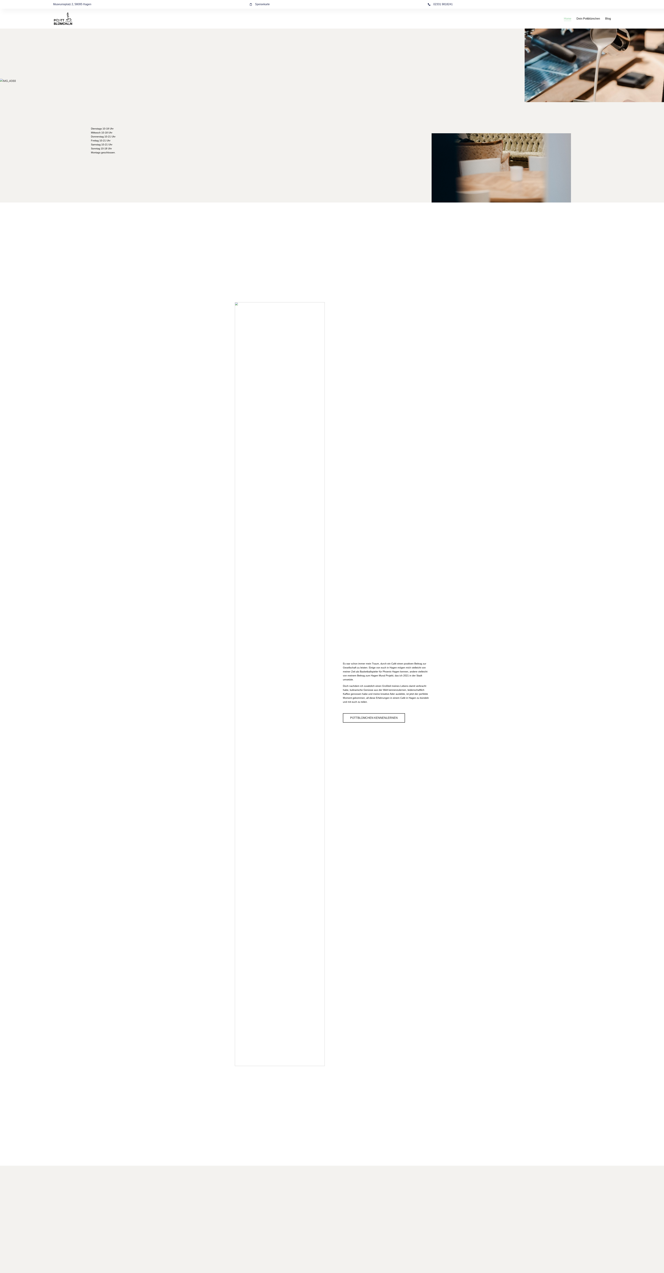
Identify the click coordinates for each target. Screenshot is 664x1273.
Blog (608, 18)
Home (567, 18)
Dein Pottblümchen (588, 18)
